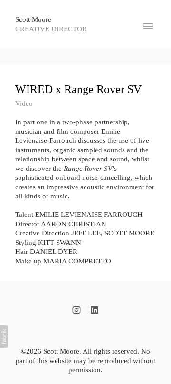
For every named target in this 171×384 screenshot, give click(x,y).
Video (24, 103)
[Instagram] (76, 310)
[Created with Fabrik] (4, 336)
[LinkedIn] (94, 310)
